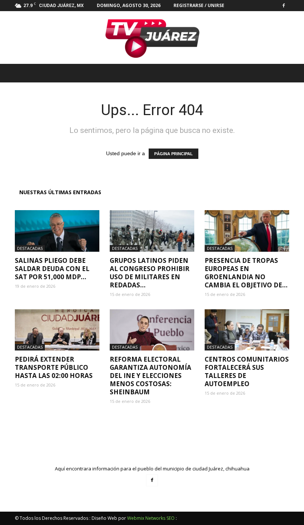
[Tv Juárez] (152, 37)
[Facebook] (283, 5)
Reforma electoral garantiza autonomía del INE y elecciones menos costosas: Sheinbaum (150, 375)
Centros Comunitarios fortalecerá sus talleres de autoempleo (247, 371)
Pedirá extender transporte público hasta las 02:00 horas (54, 367)
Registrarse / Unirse (199, 5)
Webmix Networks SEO (151, 518)
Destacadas (30, 248)
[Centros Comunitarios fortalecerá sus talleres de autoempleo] (247, 330)
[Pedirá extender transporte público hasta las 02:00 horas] (57, 330)
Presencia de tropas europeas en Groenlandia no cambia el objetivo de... (246, 272)
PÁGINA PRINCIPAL (173, 153)
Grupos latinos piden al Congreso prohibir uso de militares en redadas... (149, 272)
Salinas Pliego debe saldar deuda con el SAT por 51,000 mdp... (52, 268)
